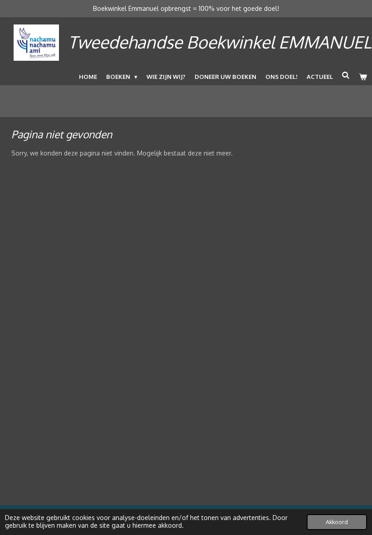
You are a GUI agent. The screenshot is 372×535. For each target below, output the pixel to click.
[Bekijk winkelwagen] (363, 76)
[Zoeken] (346, 75)
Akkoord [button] (337, 521)
